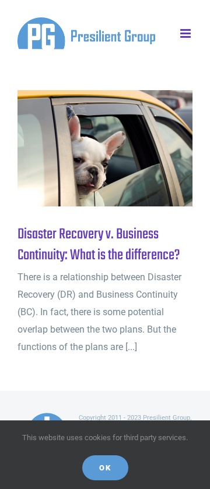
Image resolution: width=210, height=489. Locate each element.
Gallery (124, 148)
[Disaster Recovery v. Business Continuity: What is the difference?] (105, 148)
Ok (105, 467)
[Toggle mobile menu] (186, 33)
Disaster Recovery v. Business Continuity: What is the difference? (86, 148)
